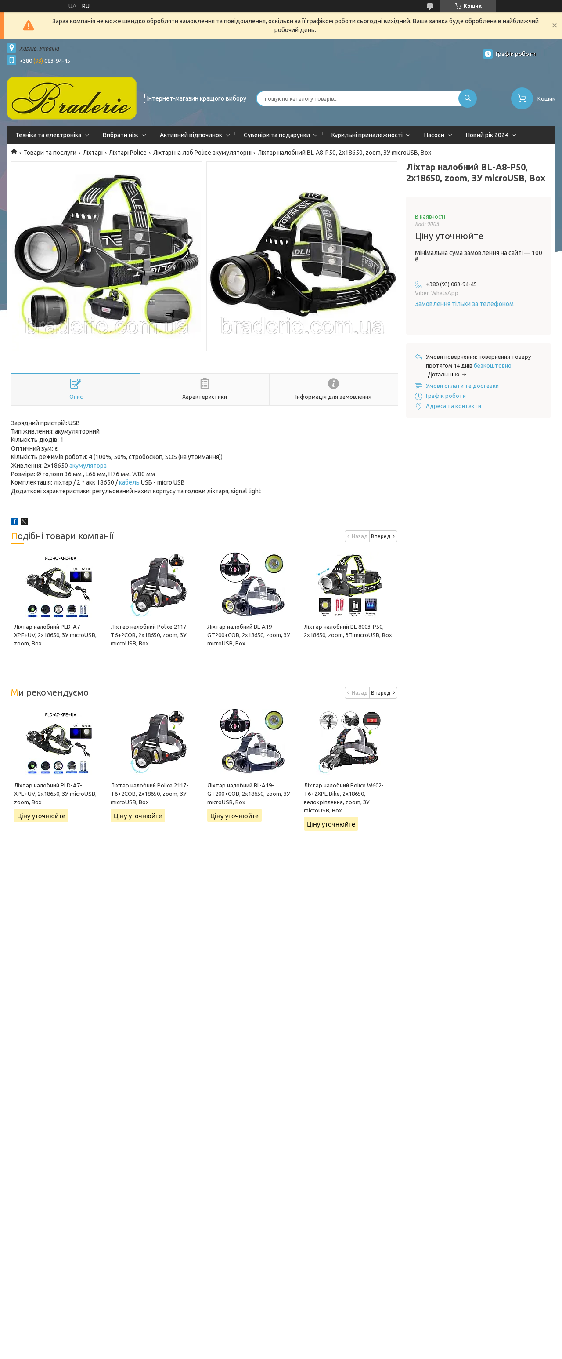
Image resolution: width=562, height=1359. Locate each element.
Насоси (434, 135)
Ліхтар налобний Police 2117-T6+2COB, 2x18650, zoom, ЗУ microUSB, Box (149, 634)
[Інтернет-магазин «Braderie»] (72, 98)
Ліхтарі (93, 152)
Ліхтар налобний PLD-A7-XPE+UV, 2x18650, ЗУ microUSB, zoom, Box (55, 634)
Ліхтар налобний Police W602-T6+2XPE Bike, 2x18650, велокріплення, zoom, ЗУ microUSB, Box (344, 797)
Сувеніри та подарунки (277, 135)
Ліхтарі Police (128, 152)
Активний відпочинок (191, 135)
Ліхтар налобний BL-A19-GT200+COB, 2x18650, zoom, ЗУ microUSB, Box (248, 634)
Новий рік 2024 (487, 135)
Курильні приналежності (367, 135)
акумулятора (88, 465)
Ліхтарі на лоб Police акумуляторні (202, 152)
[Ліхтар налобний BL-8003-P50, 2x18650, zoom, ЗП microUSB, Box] (349, 585)
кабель (129, 482)
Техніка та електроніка (48, 135)
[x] (24, 522)
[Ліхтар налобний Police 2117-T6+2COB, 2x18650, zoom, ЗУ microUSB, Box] (156, 585)
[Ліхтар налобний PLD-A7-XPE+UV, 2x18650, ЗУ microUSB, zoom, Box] (59, 585)
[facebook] (14, 522)
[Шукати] (467, 98)
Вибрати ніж (120, 135)
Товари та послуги (49, 152)
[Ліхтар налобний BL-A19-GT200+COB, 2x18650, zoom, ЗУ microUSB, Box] (252, 585)
